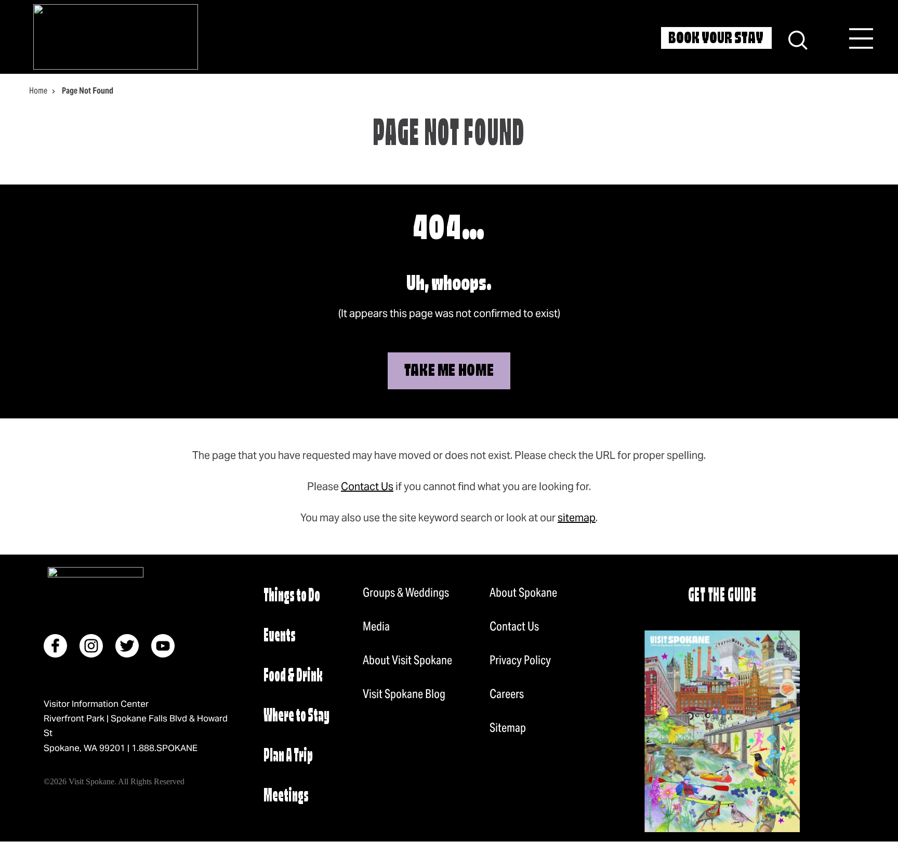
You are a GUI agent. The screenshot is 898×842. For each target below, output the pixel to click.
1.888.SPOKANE (164, 748)
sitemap (577, 517)
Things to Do (291, 596)
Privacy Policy (520, 660)
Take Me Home (449, 371)
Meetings (286, 796)
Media (376, 626)
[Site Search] (798, 38)
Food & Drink (293, 676)
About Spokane (523, 592)
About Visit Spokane (407, 660)
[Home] (115, 37)
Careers (507, 694)
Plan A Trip (288, 756)
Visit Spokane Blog (404, 694)
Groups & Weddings (406, 592)
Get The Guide (722, 596)
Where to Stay (296, 716)
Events (279, 636)
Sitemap (508, 727)
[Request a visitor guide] (722, 731)
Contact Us (367, 486)
